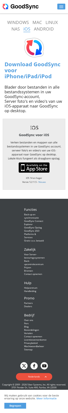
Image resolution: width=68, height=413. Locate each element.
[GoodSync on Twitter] (24, 366)
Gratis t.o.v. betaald (34, 240)
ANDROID (44, 29)
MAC (37, 22)
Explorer (28, 224)
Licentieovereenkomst (35, 339)
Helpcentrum (30, 287)
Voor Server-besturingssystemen (34, 256)
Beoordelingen (31, 329)
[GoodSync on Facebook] (34, 366)
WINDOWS (18, 22)
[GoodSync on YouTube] (44, 366)
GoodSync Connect (33, 221)
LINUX (52, 22)
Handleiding (30, 291)
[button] (34, 377)
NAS (15, 29)
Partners (28, 303)
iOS (26, 29)
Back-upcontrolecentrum (34, 262)
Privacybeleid (31, 343)
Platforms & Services (30, 236)
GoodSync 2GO (31, 230)
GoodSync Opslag (33, 227)
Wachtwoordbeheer (34, 346)
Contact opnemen (33, 274)
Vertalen (28, 333)
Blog (26, 326)
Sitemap (28, 349)
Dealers (28, 306)
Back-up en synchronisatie (31, 216)
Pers (26, 323)
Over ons (28, 320)
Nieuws (42, 182)
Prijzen (27, 267)
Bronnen (28, 270)
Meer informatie (46, 398)
